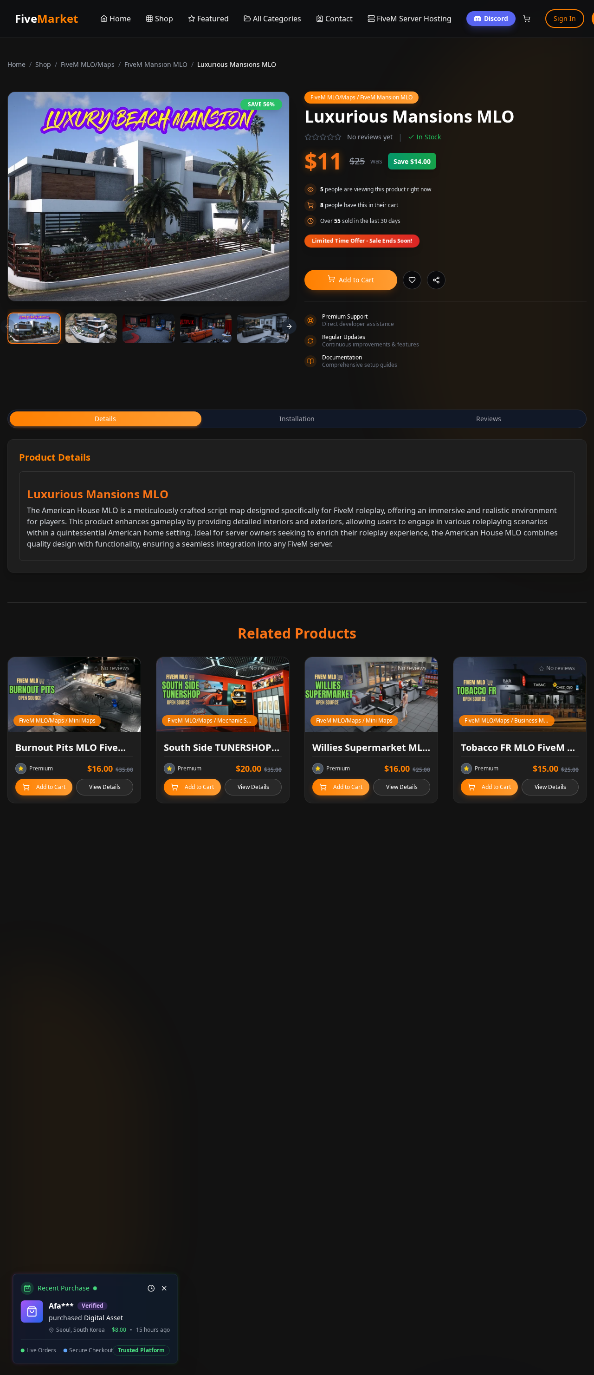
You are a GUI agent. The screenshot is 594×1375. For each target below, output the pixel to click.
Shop (43, 64)
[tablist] (297, 419)
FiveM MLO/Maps (88, 64)
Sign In (565, 18)
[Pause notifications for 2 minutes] (149, 1288)
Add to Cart (356, 279)
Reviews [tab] (488, 418)
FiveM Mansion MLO (155, 64)
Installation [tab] (297, 418)
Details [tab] (105, 418)
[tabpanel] (297, 506)
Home (16, 64)
